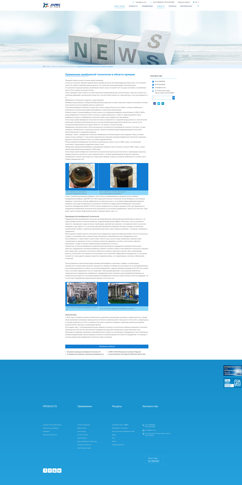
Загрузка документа (118, 444)
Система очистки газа (84, 444)
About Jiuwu (119, 6)
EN (196, 2)
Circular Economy (83, 434)
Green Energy (82, 431)
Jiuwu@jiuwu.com (140, 2)
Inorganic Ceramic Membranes (52, 425)
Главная (47, 66)
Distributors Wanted (184, 2)
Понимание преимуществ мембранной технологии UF (84, 352)
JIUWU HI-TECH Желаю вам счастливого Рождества (125, 352)
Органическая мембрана (51, 428)
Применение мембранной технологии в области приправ (95, 66)
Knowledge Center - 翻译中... (121, 425)
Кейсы (114, 441)
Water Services (82, 428)
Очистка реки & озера (84, 448)
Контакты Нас (186, 6)
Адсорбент (46, 431)
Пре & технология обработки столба (123, 431)
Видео (114, 434)
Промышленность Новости (67, 66)
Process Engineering (84, 425)
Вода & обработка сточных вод (87, 441)
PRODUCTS (133, 6)
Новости (160, 6)
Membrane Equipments (50, 434)
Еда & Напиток (82, 438)
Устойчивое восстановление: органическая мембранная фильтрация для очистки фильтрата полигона (86, 354)
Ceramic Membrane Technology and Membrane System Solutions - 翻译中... (128, 354)
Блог (113, 438)
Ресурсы (172, 6)
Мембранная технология (120, 428)
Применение (147, 6)
